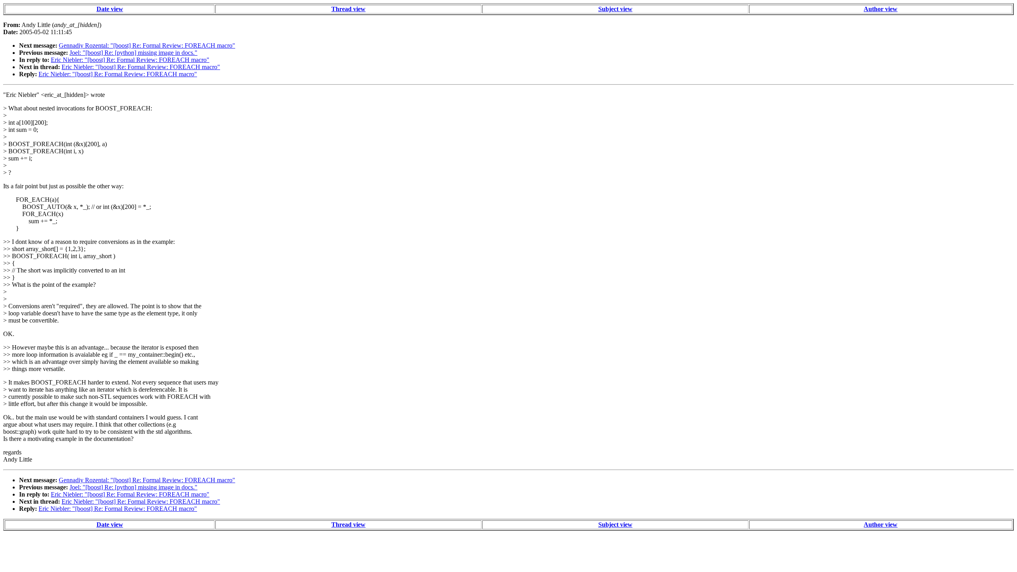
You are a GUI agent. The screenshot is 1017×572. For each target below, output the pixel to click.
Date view (110, 9)
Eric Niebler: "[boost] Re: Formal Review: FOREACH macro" (130, 59)
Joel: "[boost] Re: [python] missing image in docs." (133, 52)
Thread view (348, 9)
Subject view (615, 9)
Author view (880, 9)
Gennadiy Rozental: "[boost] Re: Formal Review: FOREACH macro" (147, 45)
